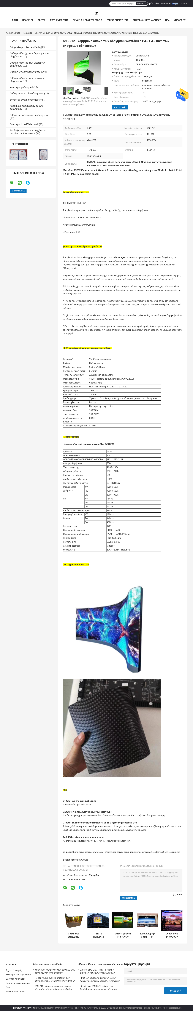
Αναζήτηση (141, 4)
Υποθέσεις (180, 20)
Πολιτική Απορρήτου (23, 1008)
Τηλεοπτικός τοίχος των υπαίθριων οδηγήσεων (126, 852)
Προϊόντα (27, 20)
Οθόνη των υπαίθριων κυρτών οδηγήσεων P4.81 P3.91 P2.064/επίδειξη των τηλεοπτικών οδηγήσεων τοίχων (73, 935)
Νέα (167, 20)
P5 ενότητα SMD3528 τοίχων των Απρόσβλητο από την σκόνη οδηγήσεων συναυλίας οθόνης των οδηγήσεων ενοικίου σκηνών (99, 988)
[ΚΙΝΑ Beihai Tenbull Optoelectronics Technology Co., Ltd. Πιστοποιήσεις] (18, 154)
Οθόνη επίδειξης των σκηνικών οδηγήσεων (100, 964)
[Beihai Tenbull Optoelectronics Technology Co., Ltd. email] (13, 183)
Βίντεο (42, 20)
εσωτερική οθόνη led (21, 87)
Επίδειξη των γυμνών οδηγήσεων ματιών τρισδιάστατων (28, 132)
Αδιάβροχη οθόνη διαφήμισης (165, 852)
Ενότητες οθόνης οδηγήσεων (26, 99)
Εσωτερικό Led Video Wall (24, 124)
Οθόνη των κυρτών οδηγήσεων (50, 33)
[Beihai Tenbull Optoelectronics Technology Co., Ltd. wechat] (21, 183)
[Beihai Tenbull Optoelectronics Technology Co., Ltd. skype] (29, 183)
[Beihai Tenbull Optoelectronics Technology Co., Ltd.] (96, 13)
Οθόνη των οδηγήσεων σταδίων (27, 72)
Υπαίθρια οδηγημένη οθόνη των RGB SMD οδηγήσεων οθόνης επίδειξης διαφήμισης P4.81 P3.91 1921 (55, 972)
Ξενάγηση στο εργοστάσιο (87, 20)
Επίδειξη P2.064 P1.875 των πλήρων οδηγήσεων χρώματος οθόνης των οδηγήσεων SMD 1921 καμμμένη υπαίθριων (122, 935)
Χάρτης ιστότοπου (15, 991)
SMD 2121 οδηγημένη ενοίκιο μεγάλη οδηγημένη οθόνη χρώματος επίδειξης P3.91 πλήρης (54, 988)
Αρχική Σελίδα (13, 33)
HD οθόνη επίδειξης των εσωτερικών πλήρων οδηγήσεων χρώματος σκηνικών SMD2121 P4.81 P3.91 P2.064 (100, 980)
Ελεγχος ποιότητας (117, 20)
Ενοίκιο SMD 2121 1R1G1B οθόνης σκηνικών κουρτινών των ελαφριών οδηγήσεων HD (97, 972)
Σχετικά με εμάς (59, 20)
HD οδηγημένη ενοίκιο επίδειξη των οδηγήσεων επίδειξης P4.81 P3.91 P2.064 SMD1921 (55, 980)
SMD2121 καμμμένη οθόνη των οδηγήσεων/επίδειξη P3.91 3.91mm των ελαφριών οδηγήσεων (85, 101)
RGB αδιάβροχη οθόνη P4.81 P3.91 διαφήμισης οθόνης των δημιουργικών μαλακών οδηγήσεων (147, 935)
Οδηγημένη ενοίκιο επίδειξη (25, 47)
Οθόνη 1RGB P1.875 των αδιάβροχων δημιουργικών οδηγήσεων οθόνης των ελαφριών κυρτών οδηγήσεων (172, 935)
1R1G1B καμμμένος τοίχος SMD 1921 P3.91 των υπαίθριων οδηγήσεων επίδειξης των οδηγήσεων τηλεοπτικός (98, 935)
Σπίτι (15, 20)
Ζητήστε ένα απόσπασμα (159, 3)
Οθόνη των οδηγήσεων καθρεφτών (29, 115)
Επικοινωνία (120, 107)
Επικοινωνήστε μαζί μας (147, 20)
